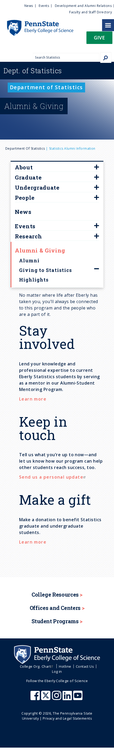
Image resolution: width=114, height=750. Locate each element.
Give (99, 37)
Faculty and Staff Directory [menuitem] (90, 12)
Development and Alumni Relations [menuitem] (83, 5)
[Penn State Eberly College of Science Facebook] (35, 698)
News (23, 211)
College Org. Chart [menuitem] (35, 666)
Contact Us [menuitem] (85, 666)
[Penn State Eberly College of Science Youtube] (78, 698)
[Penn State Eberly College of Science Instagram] (57, 698)
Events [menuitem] (44, 5)
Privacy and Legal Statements (67, 718)
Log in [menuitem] (57, 671)
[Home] (36, 22)
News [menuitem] (28, 5)
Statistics (32, 70)
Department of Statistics (25, 148)
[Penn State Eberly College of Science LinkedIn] (68, 698)
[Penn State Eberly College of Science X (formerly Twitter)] (46, 698)
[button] (99, 39)
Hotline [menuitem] (65, 666)
